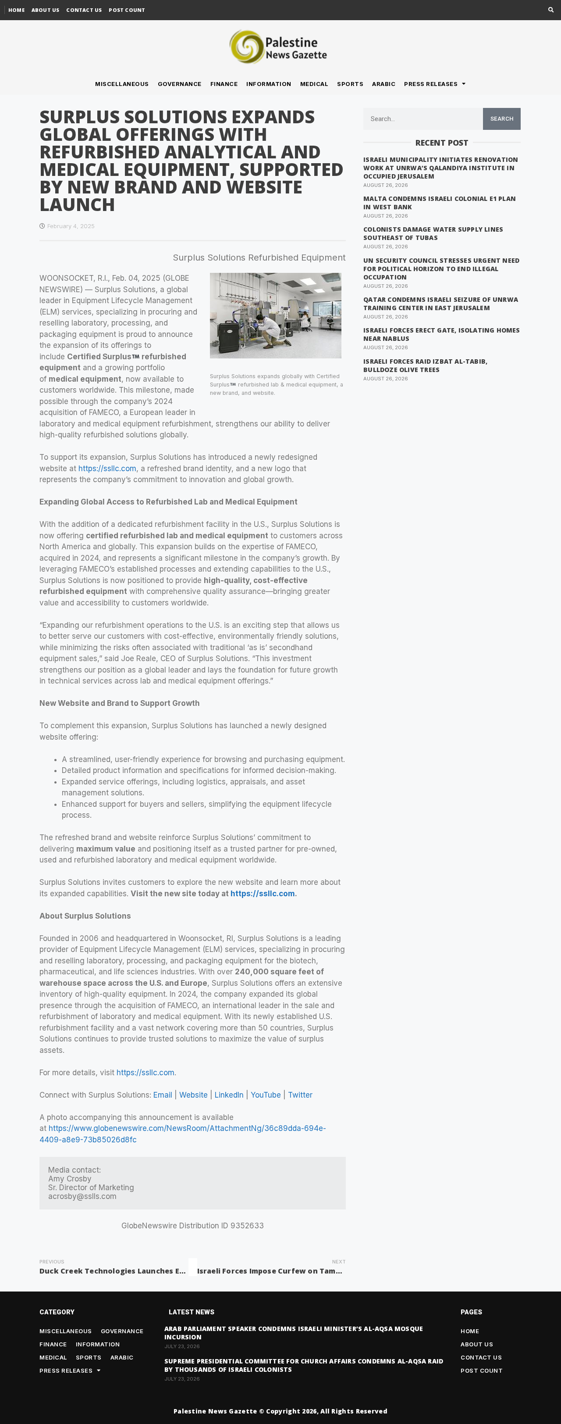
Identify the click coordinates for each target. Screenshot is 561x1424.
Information (268, 83)
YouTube (266, 1095)
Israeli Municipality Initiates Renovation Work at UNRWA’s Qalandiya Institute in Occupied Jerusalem (440, 167)
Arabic (383, 83)
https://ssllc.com (107, 468)
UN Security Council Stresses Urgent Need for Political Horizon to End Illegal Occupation (441, 268)
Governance (180, 83)
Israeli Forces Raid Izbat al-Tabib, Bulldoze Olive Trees (425, 365)
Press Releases (431, 83)
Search (502, 118)
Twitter (300, 1095)
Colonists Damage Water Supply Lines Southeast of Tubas (433, 233)
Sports (350, 83)
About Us (46, 10)
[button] (551, 10)
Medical (314, 83)
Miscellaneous (122, 83)
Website (193, 1095)
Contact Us (84, 10)
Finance (224, 83)
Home (16, 10)
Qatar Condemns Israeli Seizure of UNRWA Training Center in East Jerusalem (440, 303)
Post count (127, 10)
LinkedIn (229, 1095)
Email (162, 1095)
